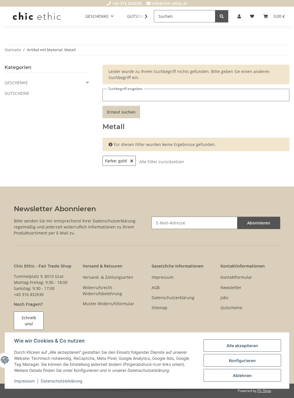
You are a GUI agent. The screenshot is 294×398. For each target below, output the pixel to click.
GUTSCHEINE (17, 93)
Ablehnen (242, 375)
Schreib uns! (29, 320)
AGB (156, 287)
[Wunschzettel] (252, 16)
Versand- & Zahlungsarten (108, 277)
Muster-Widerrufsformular (108, 303)
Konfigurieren (242, 360)
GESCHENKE (16, 82)
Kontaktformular (236, 277)
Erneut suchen (121, 112)
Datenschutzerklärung (61, 380)
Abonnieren (258, 223)
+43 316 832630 (126, 3)
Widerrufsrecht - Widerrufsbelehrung (102, 290)
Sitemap (159, 307)
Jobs (224, 297)
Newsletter (230, 287)
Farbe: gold (116, 161)
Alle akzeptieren (242, 345)
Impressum (24, 380)
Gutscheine (231, 307)
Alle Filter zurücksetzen (161, 161)
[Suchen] (221, 16)
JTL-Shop (264, 390)
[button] (239, 16)
